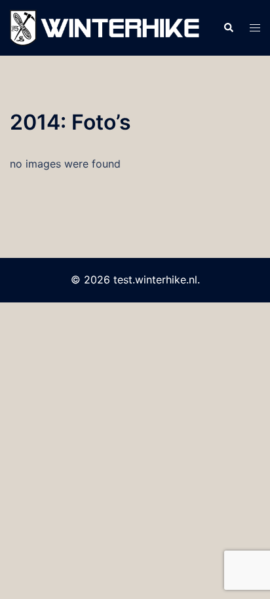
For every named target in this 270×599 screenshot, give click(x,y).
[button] (228, 28)
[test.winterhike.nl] (106, 26)
